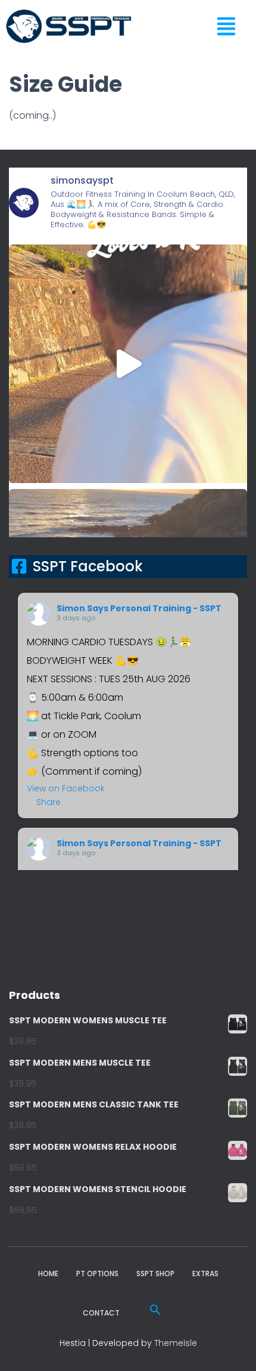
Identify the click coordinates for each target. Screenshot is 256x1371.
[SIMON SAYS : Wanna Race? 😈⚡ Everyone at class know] (128, 364)
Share (48, 802)
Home (48, 1273)
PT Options (97, 1273)
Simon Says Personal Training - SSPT (139, 608)
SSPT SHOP (155, 1273)
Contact (101, 1313)
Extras (205, 1273)
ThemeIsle (175, 1343)
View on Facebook (66, 788)
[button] (230, 26)
